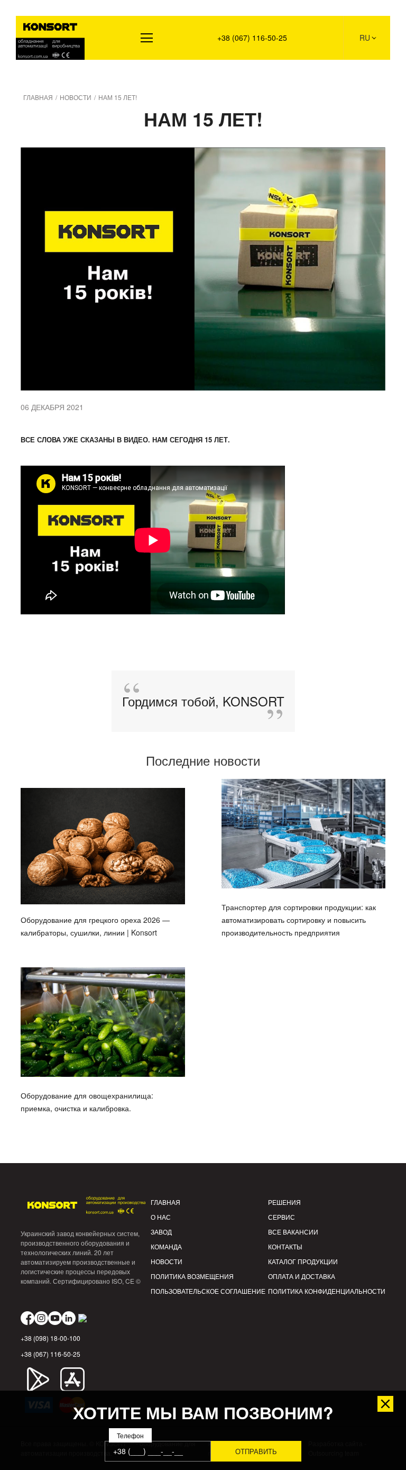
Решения (39, 74)
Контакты (285, 1246)
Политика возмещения (192, 1276)
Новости (166, 1261)
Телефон (130, 1435)
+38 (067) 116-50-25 (252, 37)
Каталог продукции (303, 1261)
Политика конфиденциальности (326, 1290)
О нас (161, 1216)
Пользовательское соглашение (208, 1290)
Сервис (281, 1216)
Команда (166, 1246)
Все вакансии (293, 1231)
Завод (161, 1231)
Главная (165, 1201)
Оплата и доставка (301, 1276)
